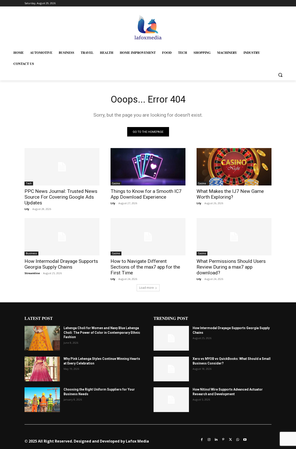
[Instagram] (209, 439)
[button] (280, 74)
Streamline (32, 273)
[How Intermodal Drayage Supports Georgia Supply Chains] (62, 236)
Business (31, 253)
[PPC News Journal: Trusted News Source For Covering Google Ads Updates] (62, 166)
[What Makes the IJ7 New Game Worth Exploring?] (234, 166)
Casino (116, 183)
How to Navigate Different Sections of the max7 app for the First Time (145, 267)
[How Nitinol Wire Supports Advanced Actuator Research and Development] (171, 399)
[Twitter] (230, 439)
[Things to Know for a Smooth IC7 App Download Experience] (148, 166)
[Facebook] (201, 439)
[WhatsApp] (237, 439)
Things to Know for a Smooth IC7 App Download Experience (146, 194)
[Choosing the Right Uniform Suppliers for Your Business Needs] (42, 399)
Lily (27, 209)
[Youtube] (244, 439)
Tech (29, 183)
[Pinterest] (223, 439)
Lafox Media (137, 441)
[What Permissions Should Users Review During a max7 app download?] (234, 236)
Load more (146, 288)
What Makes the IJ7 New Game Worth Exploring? (230, 194)
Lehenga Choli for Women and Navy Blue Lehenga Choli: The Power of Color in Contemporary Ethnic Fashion (102, 332)
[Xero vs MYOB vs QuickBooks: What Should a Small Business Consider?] (171, 369)
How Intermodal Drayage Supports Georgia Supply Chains (61, 264)
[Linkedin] (216, 439)
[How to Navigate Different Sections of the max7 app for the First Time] (148, 236)
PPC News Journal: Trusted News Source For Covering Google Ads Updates (61, 197)
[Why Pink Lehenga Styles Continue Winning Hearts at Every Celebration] (42, 369)
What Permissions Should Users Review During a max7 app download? (231, 267)
